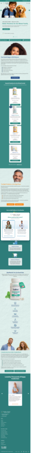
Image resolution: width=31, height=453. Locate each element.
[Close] (28, 213)
